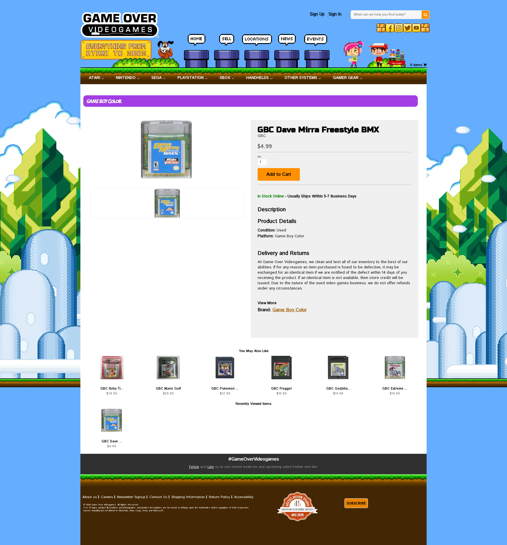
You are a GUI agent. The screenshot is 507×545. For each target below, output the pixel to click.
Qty (259, 156)
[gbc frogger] (281, 367)
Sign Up (317, 14)
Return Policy (219, 497)
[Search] (425, 15)
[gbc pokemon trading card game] (225, 367)
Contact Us (158, 497)
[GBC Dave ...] (111, 420)
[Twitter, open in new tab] (407, 28)
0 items (416, 64)
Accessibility (244, 497)
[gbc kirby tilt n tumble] (111, 367)
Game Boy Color (290, 310)
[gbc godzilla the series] (338, 367)
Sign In (335, 14)
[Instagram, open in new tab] (398, 28)
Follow (194, 467)
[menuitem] (96, 78)
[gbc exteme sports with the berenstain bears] (394, 367)
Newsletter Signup (131, 497)
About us (89, 497)
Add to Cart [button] (278, 174)
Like (210, 467)
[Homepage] (123, 23)
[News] (286, 42)
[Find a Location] (256, 42)
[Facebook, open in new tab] (390, 28)
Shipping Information (188, 497)
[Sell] (226, 42)
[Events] (317, 42)
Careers (107, 497)
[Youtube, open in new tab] (416, 28)
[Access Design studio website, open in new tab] (297, 507)
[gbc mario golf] (168, 367)
